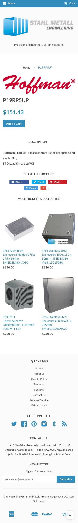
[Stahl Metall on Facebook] (24, 425)
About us (39, 373)
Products (39, 384)
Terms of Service (39, 400)
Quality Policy (39, 379)
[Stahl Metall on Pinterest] (34, 425)
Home (26, 67)
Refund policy (39, 405)
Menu (11, 3)
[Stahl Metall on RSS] (64, 425)
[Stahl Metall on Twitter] (14, 425)
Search (39, 368)
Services (39, 389)
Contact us (39, 394)
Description (37, 141)
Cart (72, 3)
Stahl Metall (32, 496)
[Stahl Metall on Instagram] (44, 425)
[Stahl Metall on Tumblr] (54, 425)
